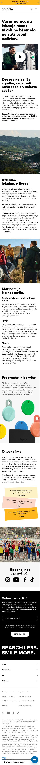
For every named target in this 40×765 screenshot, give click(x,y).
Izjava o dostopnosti (25, 705)
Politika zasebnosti (8, 696)
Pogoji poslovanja (8, 692)
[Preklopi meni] (35, 11)
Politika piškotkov (24, 696)
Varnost (4, 705)
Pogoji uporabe (23, 692)
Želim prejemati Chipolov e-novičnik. (20, 626)
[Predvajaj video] (20, 57)
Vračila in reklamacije (9, 701)
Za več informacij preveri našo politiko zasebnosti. (20, 626)
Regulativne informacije (26, 701)
